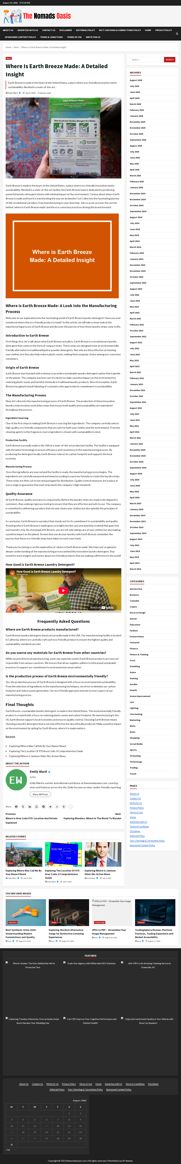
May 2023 (134, 306)
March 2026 (135, 103)
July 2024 (134, 223)
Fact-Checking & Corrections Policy (120, 30)
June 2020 (135, 485)
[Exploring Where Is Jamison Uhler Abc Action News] (103, 854)
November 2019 (138, 521)
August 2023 (136, 288)
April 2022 (134, 366)
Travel (133, 773)
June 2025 (135, 157)
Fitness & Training (139, 654)
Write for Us (93, 37)
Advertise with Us (28, 30)
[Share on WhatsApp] (36, 806)
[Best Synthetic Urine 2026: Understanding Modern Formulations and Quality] (26, 912)
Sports (133, 749)
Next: (92, 816)
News (9, 58)
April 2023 (134, 312)
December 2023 (137, 265)
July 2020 (134, 479)
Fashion (134, 630)
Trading (134, 767)
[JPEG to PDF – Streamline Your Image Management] (112, 912)
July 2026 (134, 86)
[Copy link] (70, 806)
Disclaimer (66, 30)
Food (132, 660)
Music (133, 726)
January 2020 (136, 509)
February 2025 (137, 181)
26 (35, 1138)
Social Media (136, 743)
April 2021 (134, 431)
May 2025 (134, 163)
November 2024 (138, 199)
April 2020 (134, 497)
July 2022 (134, 348)
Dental (133, 618)
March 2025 (135, 175)
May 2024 (134, 235)
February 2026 (137, 110)
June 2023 (135, 300)
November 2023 (138, 270)
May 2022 (134, 360)
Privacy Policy (163, 30)
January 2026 (136, 115)
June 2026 (135, 92)
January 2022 (136, 384)
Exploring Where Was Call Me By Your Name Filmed (37, 746)
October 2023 (136, 276)
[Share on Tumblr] (57, 806)
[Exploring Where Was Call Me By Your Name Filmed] (24, 854)
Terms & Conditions (51, 37)
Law (132, 702)
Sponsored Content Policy (20, 37)
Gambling (135, 666)
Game (133, 672)
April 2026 (134, 98)
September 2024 (138, 211)
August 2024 (136, 217)
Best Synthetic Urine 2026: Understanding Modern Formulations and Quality (21, 933)
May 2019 (134, 557)
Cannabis (134, 600)
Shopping (135, 737)
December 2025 (137, 121)
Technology (136, 761)
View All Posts (40, 794)
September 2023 (138, 282)
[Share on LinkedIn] (30, 806)
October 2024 (136, 205)
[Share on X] (23, 806)
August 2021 (136, 408)
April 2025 (134, 169)
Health (133, 690)
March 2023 (135, 318)
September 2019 (138, 533)
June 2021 (135, 419)
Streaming (135, 755)
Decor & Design (138, 612)
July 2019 (134, 545)
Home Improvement (140, 696)
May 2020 (134, 491)
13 (46, 1126)
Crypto (133, 606)
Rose (10, 941)
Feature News (137, 636)
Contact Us (48, 30)
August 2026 (136, 80)
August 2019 (136, 539)
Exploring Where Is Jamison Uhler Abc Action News (37, 756)
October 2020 (136, 461)
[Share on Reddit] (50, 806)
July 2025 (134, 151)
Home (148, 30)
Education (135, 624)
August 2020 (136, 473)
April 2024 (134, 241)
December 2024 (137, 193)
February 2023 (137, 324)
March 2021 (135, 437)
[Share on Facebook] (16, 806)
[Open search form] (177, 33)
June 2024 (135, 229)
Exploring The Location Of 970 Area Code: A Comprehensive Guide (46, 751)
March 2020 (135, 503)
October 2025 (136, 133)
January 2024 (136, 258)
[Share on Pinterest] (43, 806)
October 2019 (136, 527)
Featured (134, 642)
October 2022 (136, 330)
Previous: (31, 818)
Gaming (134, 678)
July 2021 (134, 413)
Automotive (136, 588)
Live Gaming (136, 714)
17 (11, 1132)
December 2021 (137, 390)
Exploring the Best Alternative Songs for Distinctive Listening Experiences (66, 933)
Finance (134, 648)
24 (11, 1138)
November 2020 (138, 455)
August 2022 (136, 342)
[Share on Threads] (63, 806)
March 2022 (135, 372)
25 (23, 1138)
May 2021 (134, 426)
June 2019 (135, 551)
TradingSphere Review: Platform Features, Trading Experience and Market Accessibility (154, 933)
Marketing (135, 720)
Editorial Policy (85, 30)
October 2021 (136, 396)
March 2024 (135, 247)
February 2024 (137, 253)
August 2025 (136, 145)
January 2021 (136, 443)
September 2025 (138, 139)
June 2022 (135, 354)
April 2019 (134, 563)
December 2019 (137, 515)
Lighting (134, 708)
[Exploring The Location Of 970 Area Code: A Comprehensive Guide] (63, 854)
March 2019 (135, 569)
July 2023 (134, 294)
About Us (8, 30)
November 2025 (138, 127)
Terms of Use (74, 37)
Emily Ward (13, 93)
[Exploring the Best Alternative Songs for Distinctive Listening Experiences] (69, 912)
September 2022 (138, 336)
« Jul (8, 1149)
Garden (133, 684)
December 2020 (137, 449)
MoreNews (113, 1160)
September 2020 (138, 467)
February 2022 (137, 378)
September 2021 (138, 402)
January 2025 (136, 187)
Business (134, 594)
